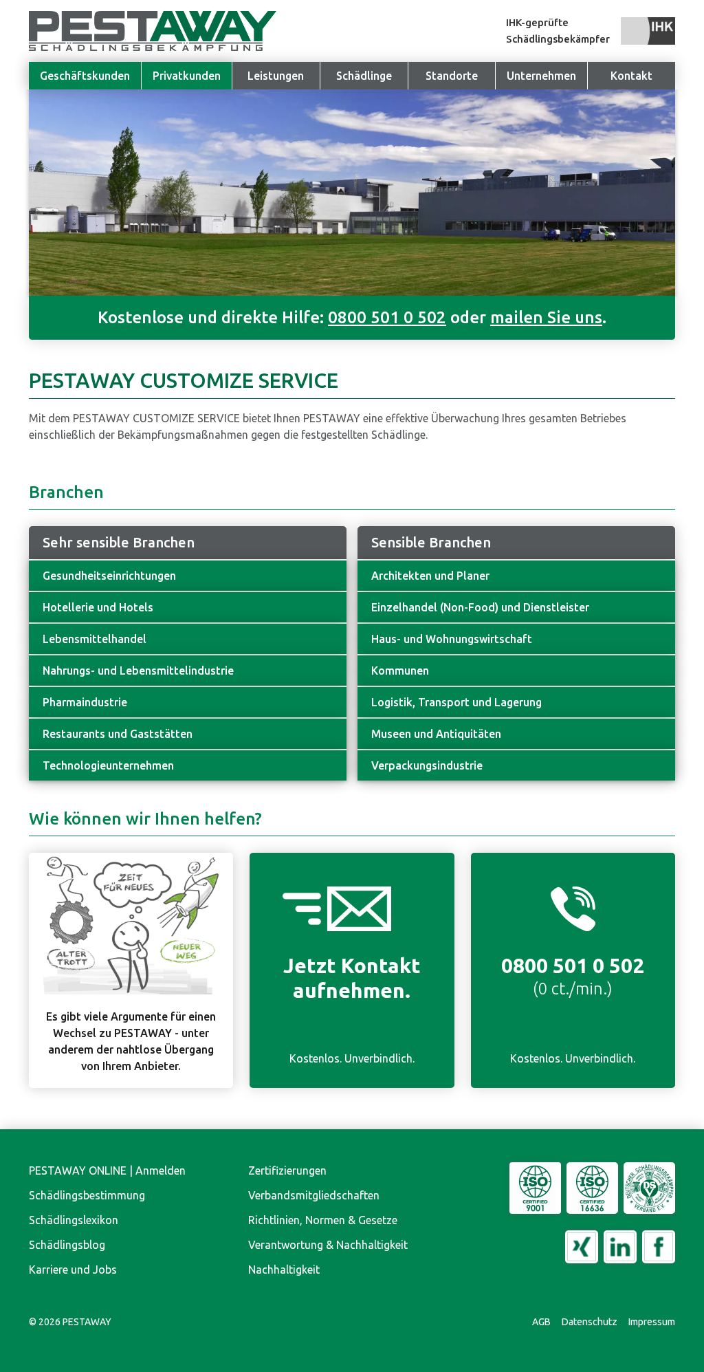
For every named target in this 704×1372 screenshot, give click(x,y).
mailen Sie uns (546, 317)
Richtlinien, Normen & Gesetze (322, 1220)
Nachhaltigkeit (284, 1269)
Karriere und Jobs (73, 1269)
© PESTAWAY (70, 1321)
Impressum (651, 1321)
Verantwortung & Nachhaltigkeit (328, 1245)
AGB (541, 1321)
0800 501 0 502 (387, 317)
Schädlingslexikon (73, 1220)
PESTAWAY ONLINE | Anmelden (107, 1170)
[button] (541, 75)
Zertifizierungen (287, 1170)
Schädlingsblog (67, 1245)
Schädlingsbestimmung (87, 1195)
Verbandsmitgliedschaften (314, 1195)
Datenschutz (589, 1321)
